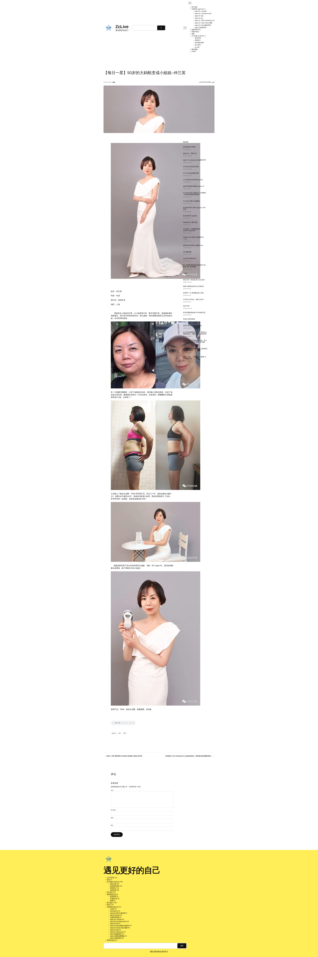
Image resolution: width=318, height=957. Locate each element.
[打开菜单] (185, 28)
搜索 (181, 946)
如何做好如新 (114, 886)
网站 (112, 825)
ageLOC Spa (114, 930)
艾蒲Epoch (113, 898)
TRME (112, 909)
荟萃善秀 (113, 896)
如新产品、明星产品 (189, 153)
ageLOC (114, 733)
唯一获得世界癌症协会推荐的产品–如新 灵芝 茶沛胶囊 (194, 266)
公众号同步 (110, 877)
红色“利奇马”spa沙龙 (190, 216)
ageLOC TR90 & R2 (116, 932)
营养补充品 (110, 940)
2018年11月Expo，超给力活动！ (194, 299)
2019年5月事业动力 (189, 258)
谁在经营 (113, 890)
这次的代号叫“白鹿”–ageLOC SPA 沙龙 (194, 208)
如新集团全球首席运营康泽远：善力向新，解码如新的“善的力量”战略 (195, 341)
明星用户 (113, 888)
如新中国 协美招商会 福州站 (192, 325)
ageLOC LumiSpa (116, 919)
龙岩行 (185, 273)
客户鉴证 (110, 902)
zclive (213, 82)
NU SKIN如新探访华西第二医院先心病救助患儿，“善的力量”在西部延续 (195, 333)
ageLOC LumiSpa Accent (118, 921)
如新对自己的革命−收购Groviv (193, 245)
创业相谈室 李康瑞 (189, 147)
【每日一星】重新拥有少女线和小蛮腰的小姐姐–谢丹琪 (124, 756)
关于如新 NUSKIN (113, 881)
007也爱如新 (187, 252)
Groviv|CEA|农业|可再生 (191, 166)
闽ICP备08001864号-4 (159, 951)
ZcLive (121, 26)
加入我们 (110, 892)
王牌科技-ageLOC (113, 907)
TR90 (124, 733)
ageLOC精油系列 (116, 938)
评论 (112, 790)
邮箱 (112, 817)
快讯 (114, 82)
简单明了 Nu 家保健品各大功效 (193, 293)
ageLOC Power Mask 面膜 (119, 927)
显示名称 (113, 810)
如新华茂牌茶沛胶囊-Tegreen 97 (193, 186)
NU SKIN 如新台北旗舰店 (191, 201)
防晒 (111, 900)
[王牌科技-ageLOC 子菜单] (204, 9)
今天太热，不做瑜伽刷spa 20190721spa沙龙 (191, 229)
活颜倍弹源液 (114, 917)
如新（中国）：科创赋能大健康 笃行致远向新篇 (194, 357)
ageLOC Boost (115, 915)
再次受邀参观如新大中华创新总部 (194, 312)
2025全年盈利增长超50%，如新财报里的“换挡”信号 (195, 349)
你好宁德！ (187, 306)
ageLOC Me (114, 923)
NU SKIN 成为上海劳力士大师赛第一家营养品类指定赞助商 (194, 193)
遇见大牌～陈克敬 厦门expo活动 (193, 280)
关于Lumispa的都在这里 (191, 173)
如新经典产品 (111, 894)
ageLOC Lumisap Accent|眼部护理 (194, 160)
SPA (120, 733)
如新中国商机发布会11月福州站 (193, 286)
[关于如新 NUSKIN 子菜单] (204, 36)
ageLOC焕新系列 (116, 934)
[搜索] (161, 28)
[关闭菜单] (190, 3)
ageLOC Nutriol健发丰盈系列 (119, 925)
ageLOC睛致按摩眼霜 (117, 936)
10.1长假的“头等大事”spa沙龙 (193, 180)
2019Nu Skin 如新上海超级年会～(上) (193, 238)
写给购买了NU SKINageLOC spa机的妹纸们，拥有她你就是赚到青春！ (188, 756)
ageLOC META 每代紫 (117, 913)
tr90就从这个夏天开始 (190, 222)
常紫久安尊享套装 (189, 319)
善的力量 (113, 884)
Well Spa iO (114, 911)
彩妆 (108, 879)
